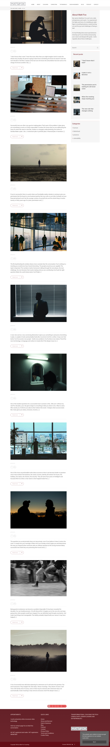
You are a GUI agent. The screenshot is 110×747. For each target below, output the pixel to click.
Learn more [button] (85, 738)
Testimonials (63, 4)
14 (59, 706)
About (38, 4)
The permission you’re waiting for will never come (89, 87)
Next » (64, 706)
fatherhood (76, 131)
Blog (82, 4)
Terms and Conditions (47, 733)
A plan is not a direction (86, 74)
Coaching (45, 4)
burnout (75, 128)
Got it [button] (94, 742)
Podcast (89, 4)
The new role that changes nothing (87, 110)
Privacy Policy (45, 731)
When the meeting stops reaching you (88, 98)
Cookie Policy (45, 735)
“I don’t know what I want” (88, 61)
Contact (96, 4)
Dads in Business (74, 4)
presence (12, 47)
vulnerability (77, 138)
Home (32, 4)
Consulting (54, 4)
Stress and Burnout (46, 721)
